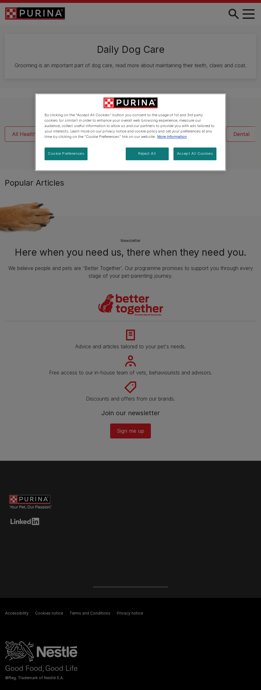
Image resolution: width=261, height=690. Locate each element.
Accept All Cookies (195, 154)
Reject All (147, 154)
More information (172, 137)
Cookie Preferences (66, 154)
